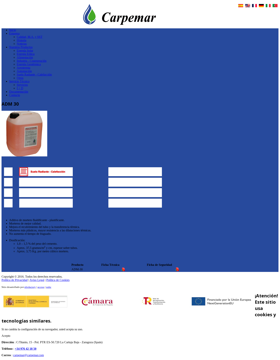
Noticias (22, 43)
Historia (21, 40)
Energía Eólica (25, 54)
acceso (41, 287)
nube (48, 287)
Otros (20, 78)
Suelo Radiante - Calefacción (34, 74)
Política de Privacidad (15, 280)
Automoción (24, 71)
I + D (20, 88)
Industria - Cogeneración (31, 60)
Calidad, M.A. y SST (29, 36)
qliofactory (30, 287)
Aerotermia (23, 67)
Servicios (22, 84)
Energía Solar (25, 50)
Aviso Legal (37, 280)
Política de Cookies (58, 280)
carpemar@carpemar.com (28, 355)
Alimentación (25, 57)
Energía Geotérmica (29, 64)
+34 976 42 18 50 (25, 348)
